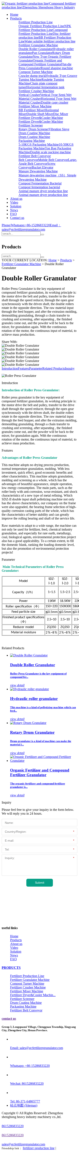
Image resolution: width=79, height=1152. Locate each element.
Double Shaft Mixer (40, 114)
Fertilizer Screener (31, 125)
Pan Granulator (42, 53)
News (14, 210)
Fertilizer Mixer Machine (35, 106)
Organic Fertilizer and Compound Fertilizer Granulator (40, 62)
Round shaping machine (57, 68)
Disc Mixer (60, 114)
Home (14, 14)
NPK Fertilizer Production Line (45, 28)
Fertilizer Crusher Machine (36, 91)
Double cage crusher (54, 102)
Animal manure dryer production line (43, 191)
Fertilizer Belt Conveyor (35, 156)
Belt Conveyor (28, 160)
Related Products (53, 368)
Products (16, 18)
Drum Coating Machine (34, 133)
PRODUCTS (11, 967)
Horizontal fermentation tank (45, 87)
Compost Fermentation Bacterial (40, 183)
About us (16, 198)
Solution (15, 206)
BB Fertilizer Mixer (32, 110)
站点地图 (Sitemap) (23, 1105)
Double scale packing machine (50, 152)
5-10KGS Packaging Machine (39, 144)
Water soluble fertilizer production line (50, 41)
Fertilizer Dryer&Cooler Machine (41, 118)
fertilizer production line (39, 1148)
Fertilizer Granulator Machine (38, 45)
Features (23, 368)
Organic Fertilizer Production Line (41, 26)
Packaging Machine (32, 140)
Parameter (35, 368)
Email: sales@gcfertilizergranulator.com (36, 1048)
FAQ (13, 214)
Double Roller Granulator (36, 49)
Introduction (10, 368)
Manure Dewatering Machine (38, 171)
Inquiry (70, 368)
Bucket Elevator (42, 167)
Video (14, 202)
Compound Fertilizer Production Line (43, 31)
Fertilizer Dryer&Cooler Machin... (33, 995)
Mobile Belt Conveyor (53, 160)
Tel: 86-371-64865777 (25, 1101)
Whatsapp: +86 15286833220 (30, 1066)
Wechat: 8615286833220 (27, 1083)
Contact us (17, 218)
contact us (9, 1018)
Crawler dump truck (32, 75)
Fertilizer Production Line (36, 22)
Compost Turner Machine (36, 72)
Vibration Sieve (59, 129)
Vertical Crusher (29, 95)
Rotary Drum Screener (34, 129)
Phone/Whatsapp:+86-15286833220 (26, 225)
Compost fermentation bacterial (39, 187)
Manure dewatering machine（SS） (43, 175)
